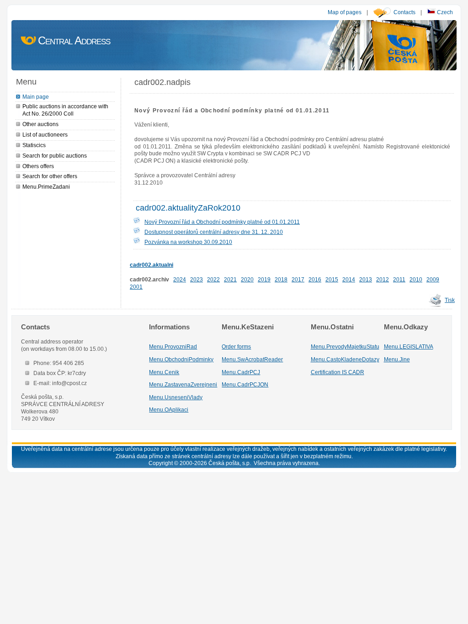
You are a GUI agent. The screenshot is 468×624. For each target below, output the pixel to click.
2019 (264, 279)
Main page (35, 97)
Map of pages (345, 12)
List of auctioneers (45, 134)
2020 (247, 279)
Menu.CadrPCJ (241, 372)
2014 (348, 279)
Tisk (450, 300)
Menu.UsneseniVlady (175, 397)
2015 (331, 279)
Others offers (38, 166)
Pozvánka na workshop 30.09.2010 (188, 242)
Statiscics (34, 145)
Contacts (404, 12)
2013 (365, 279)
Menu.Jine (397, 359)
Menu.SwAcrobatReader (252, 359)
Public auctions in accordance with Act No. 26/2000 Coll (65, 109)
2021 (230, 279)
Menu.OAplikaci (168, 409)
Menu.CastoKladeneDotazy (345, 359)
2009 (432, 279)
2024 (179, 279)
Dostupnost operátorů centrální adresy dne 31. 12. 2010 (213, 232)
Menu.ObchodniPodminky (181, 359)
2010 (416, 279)
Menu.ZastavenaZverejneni (183, 384)
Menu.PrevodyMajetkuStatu (345, 346)
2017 (298, 279)
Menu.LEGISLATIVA (408, 346)
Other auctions (40, 124)
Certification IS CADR (337, 372)
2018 (281, 279)
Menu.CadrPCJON (245, 384)
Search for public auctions (54, 156)
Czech (444, 12)
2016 (314, 279)
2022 (213, 279)
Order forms (236, 346)
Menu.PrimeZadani (46, 187)
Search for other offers (49, 176)
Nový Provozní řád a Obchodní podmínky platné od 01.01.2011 (222, 222)
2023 (196, 279)
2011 (399, 279)
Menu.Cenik (164, 372)
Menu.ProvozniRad (173, 346)
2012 (382, 279)
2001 (136, 287)
